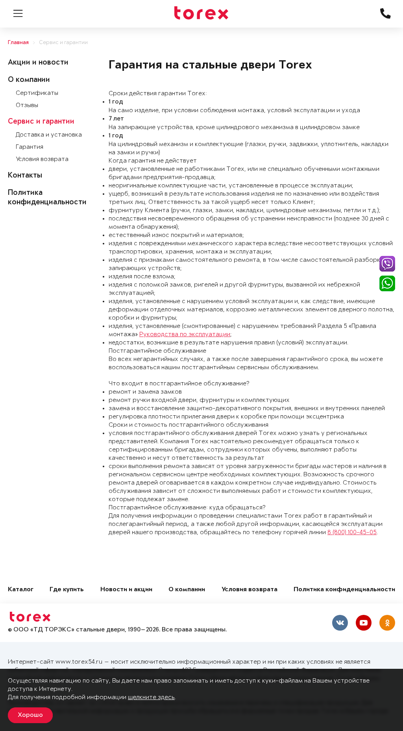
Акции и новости (38, 63)
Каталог (20, 590)
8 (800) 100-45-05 (352, 532)
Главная (18, 43)
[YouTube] (364, 623)
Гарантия (29, 147)
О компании (29, 80)
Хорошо (30, 715)
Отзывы (27, 105)
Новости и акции (126, 590)
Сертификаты (37, 93)
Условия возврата (42, 159)
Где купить (67, 590)
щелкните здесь (151, 697)
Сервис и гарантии (63, 43)
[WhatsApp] (387, 283)
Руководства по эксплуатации (184, 334)
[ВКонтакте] (340, 623)
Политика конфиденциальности (344, 590)
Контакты (25, 176)
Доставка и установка (49, 134)
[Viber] (387, 264)
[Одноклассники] (387, 623)
